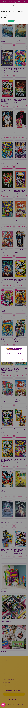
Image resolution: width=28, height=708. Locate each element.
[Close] (26, 4)
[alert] (14, 354)
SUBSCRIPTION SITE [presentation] (14, 358)
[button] (14, 356)
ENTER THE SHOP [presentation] (14, 356)
